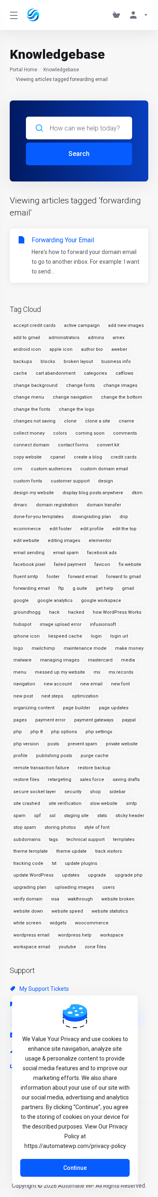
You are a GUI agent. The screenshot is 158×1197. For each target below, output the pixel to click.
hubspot (22, 624)
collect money (29, 433)
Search (79, 154)
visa (55, 899)
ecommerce (27, 528)
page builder (76, 708)
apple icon (61, 349)
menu (19, 672)
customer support (70, 481)
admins (96, 337)
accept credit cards (34, 325)
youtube (67, 946)
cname (126, 421)
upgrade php (129, 875)
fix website (130, 564)
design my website (33, 492)
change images (120, 385)
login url (119, 636)
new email (91, 684)
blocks (48, 361)
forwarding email (31, 588)
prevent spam (82, 744)
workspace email (31, 946)
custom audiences (51, 469)
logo (18, 648)
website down (28, 911)
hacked (76, 612)
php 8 (36, 731)
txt (54, 863)
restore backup (94, 767)
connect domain (31, 445)
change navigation (72, 397)
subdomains (27, 839)
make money (129, 648)
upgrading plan (29, 887)
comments (125, 433)
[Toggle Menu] (13, 15)
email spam (66, 552)
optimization (85, 696)
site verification (65, 803)
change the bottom (121, 397)
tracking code (28, 863)
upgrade (97, 875)
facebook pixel (29, 564)
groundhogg (27, 612)
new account (58, 684)
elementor (100, 540)
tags (53, 839)
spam (19, 815)
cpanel (57, 457)
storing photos (60, 827)
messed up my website (60, 672)
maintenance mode (85, 648)
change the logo (76, 409)
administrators (64, 337)
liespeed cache (65, 636)
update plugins (81, 863)
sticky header (129, 815)
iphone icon (26, 636)
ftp (61, 588)
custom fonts (27, 481)
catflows (124, 373)
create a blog (88, 457)
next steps (52, 696)
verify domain (28, 899)
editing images (64, 540)
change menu (28, 397)
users (108, 887)
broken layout (78, 361)
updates (70, 875)
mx (97, 672)
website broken (118, 899)
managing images (59, 660)
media (128, 660)
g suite (80, 588)
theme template (30, 851)
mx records (121, 672)
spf (37, 815)
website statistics (110, 911)
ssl (52, 815)
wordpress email (31, 935)
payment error (50, 720)
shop (95, 791)
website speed (67, 911)
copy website (27, 457)
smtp (131, 803)
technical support (85, 839)
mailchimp (43, 648)
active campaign (82, 325)
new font (120, 684)
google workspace (101, 600)
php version (26, 744)
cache (20, 373)
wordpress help (75, 935)
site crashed (26, 803)
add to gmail (26, 337)
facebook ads (102, 552)
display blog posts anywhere (92, 492)
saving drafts (126, 779)
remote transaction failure (41, 767)
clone (70, 421)
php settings (98, 731)
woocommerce (92, 923)
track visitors (108, 851)
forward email (83, 576)
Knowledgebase (61, 70)
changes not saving (34, 421)
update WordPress (33, 875)
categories (95, 373)
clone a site (97, 421)
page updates (113, 708)
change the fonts (31, 409)
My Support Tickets (43, 989)
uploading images (74, 887)
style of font (96, 827)
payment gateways (93, 720)
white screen (27, 923)
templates (124, 839)
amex (118, 337)
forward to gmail (123, 576)
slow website (103, 803)
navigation (24, 684)
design (105, 481)
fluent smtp (25, 576)
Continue (75, 1168)
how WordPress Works (117, 612)
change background (35, 385)
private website (122, 744)
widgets (58, 923)
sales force (92, 779)
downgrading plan (91, 516)
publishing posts (54, 755)
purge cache (95, 755)
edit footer (60, 528)
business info (116, 361)
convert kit (108, 445)
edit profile (92, 528)
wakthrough (80, 899)
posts (53, 744)
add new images (126, 325)
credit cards (124, 457)
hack (54, 612)
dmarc (20, 505)
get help (104, 588)
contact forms (73, 445)
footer (53, 576)
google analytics (55, 600)
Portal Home (23, 70)
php (17, 731)
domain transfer (104, 505)
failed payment (70, 564)
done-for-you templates (38, 516)
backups (22, 361)
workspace (112, 935)
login (96, 636)
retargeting (59, 779)
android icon (27, 349)
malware (22, 660)
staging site (76, 815)
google (21, 600)
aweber (119, 349)
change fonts (80, 385)
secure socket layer (34, 791)
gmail (128, 588)
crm (17, 469)
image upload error (60, 624)
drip (124, 516)
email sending (29, 552)
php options (64, 731)
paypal (129, 720)
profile (20, 755)
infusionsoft (103, 624)
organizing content (33, 708)
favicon (102, 564)
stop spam (24, 827)
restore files (26, 779)
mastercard (100, 660)
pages (20, 720)
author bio (92, 349)
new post (23, 696)
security (72, 791)
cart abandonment (55, 373)
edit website (26, 540)
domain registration (57, 505)
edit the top (124, 528)
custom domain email (104, 469)
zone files (95, 946)
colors (60, 433)
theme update (71, 851)
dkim (137, 492)
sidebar (117, 791)
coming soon (90, 433)
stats (102, 815)
